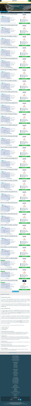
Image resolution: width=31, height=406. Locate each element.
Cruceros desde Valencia (15, 379)
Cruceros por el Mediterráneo (15, 356)
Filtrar (8, 12)
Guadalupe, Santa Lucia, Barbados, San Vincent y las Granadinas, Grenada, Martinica (9, 69)
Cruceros (1, 352)
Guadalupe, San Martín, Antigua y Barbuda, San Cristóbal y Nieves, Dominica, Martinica (9, 58)
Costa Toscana (15, 367)
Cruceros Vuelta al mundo (15, 360)
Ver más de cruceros (15, 291)
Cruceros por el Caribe (15, 358)
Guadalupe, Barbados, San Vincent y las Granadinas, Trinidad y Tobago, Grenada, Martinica (9, 180)
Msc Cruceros (15, 370)
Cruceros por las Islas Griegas (15, 357)
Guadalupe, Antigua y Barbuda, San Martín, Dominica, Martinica (9, 280)
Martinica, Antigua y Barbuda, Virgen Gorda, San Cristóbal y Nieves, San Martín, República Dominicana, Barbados (9, 213)
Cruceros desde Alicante (15, 381)
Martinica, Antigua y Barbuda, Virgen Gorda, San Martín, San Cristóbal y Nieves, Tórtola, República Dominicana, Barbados (9, 202)
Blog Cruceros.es (15, 395)
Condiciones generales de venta (15, 387)
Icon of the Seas (16, 366)
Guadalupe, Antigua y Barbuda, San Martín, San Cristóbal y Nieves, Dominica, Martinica (9, 47)
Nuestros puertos (6, 352)
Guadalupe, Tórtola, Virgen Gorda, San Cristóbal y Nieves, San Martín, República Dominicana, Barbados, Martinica (9, 269)
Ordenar (23, 12)
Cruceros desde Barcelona (15, 380)
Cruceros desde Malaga (15, 378)
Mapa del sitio (15, 389)
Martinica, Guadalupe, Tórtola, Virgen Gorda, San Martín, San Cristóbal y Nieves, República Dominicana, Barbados (9, 191)
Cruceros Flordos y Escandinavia (15, 359)
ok (20, 399)
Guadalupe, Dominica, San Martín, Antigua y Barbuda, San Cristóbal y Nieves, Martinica (9, 169)
